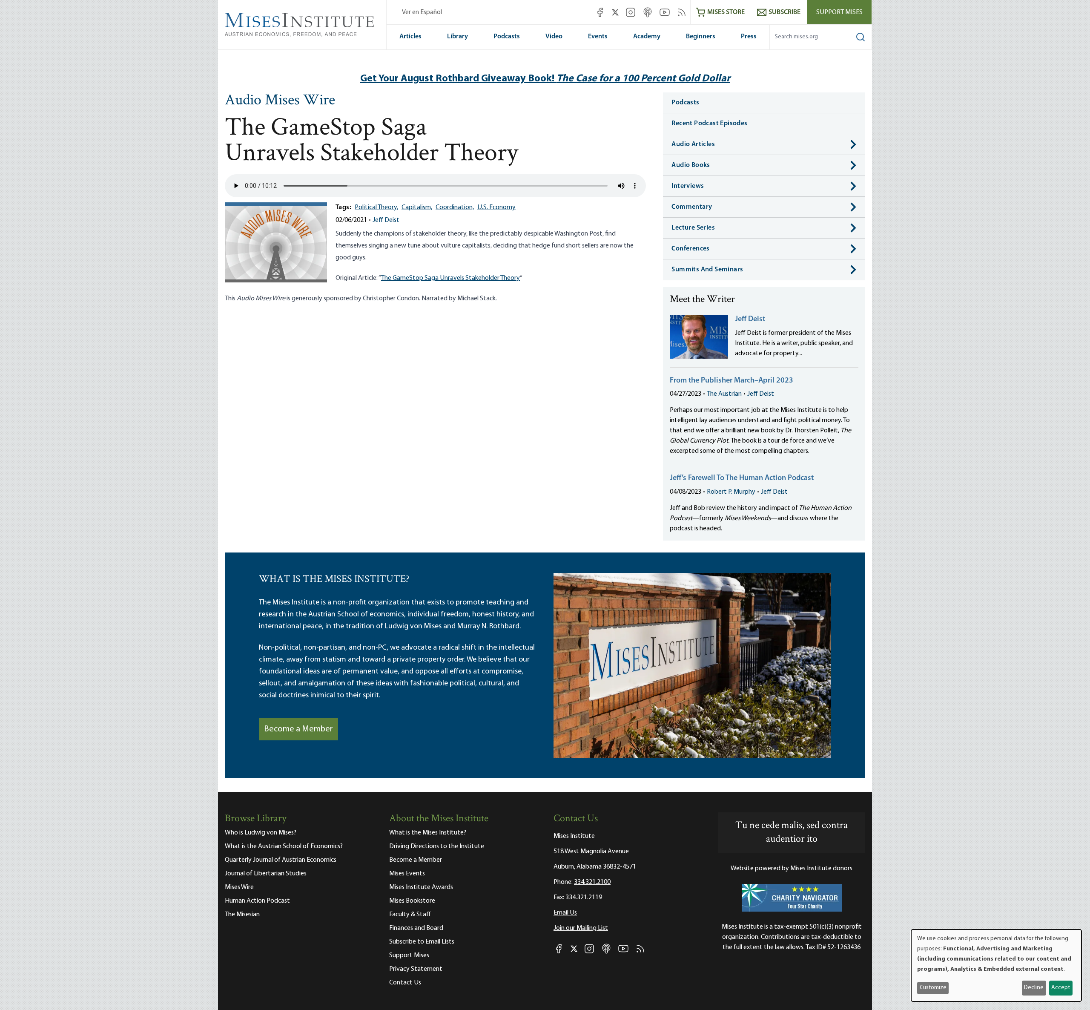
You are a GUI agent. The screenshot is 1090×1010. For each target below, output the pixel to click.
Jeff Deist (386, 220)
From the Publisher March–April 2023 (731, 381)
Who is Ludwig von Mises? (260, 832)
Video (553, 36)
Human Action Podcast (257, 901)
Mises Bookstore (412, 901)
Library (457, 36)
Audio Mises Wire (280, 101)
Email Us (565, 912)
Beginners (700, 36)
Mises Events (407, 873)
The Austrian (724, 394)
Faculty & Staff (410, 914)
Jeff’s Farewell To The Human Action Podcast (742, 478)
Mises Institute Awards (421, 887)
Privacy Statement (415, 969)
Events (598, 36)
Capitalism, (417, 207)
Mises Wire (239, 887)
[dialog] (996, 965)
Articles (410, 36)
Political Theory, (376, 207)
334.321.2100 (592, 882)
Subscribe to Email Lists (421, 941)
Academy (646, 36)
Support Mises (839, 12)
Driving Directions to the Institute (436, 846)
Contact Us (405, 982)
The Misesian (242, 914)
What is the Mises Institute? (427, 832)
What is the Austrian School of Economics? (284, 846)
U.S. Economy (496, 207)
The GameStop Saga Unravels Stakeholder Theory (450, 278)
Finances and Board (416, 928)
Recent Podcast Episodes (709, 123)
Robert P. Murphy (731, 492)
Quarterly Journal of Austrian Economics (280, 860)
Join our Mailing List (581, 928)
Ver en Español (422, 12)
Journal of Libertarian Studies (266, 873)
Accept (1060, 987)
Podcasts (506, 36)
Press (749, 36)
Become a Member (298, 729)
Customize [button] (933, 987)
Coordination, (455, 207)
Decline (1034, 987)
